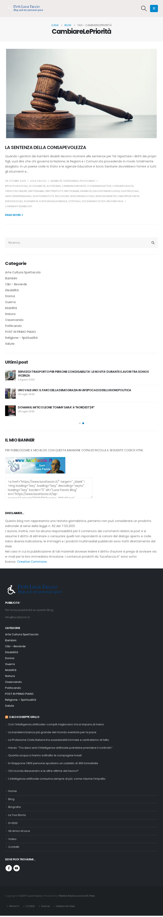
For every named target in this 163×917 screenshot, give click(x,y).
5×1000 (13, 823)
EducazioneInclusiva (106, 191)
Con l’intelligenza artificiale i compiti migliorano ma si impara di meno (56, 724)
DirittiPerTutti (54, 191)
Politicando (87, 181)
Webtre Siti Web (65, 906)
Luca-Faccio (38, 181)
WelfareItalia (114, 201)
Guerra (10, 302)
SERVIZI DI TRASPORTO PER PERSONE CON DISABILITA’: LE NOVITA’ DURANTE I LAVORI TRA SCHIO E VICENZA (83, 374)
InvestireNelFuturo (82, 196)
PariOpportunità (128, 196)
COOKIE (30, 906)
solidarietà (31, 201)
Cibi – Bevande (16, 284)
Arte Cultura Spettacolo (23, 272)
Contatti (13, 847)
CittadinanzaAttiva (99, 186)
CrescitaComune (16, 191)
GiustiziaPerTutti (43, 196)
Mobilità (11, 308)
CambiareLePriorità (74, 186)
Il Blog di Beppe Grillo (24, 717)
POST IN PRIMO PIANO (20, 332)
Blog (11, 799)
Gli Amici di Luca (19, 831)
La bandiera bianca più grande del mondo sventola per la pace (52, 732)
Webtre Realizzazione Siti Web (77, 895)
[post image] (81, 93)
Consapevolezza (122, 186)
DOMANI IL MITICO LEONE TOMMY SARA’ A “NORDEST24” (56, 407)
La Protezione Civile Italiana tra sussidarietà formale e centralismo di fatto (58, 740)
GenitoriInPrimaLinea (18, 196)
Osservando (71, 181)
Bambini (11, 278)
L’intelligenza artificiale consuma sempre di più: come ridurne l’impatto (56, 779)
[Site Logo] (26, 8)
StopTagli (74, 201)
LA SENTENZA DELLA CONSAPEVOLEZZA (45, 147)
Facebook (9, 868)
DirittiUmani (71, 191)
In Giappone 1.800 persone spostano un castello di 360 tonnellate (53, 763)
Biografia (14, 807)
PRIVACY (14, 906)
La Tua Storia (17, 815)
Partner (45, 906)
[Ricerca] (153, 242)
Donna (10, 296)
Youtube (16, 868)
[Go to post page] (10, 375)
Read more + (14, 215)
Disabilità (56, 181)
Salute (9, 344)
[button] (144, 8)
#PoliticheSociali (16, 186)
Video (12, 839)
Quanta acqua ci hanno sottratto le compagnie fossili (45, 755)
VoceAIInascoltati (93, 201)
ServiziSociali (14, 201)
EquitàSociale (130, 191)
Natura (10, 314)
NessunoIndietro (106, 196)
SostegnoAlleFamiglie (53, 201)
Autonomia (53, 186)
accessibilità (37, 186)
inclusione (62, 196)
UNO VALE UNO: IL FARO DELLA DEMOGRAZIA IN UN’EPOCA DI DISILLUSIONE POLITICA (74, 390)
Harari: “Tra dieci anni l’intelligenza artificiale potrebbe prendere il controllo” (60, 748)
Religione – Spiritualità (21, 338)
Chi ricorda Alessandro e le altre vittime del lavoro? (43, 771)
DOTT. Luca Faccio (31, 895)
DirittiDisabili (36, 191)
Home (12, 791)
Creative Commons (32, 562)
